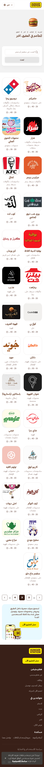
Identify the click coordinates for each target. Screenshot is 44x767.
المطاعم (32, 32)
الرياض (39, 714)
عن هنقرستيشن (36, 675)
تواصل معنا (6, 738)
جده (40, 709)
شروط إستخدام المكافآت (21, 738)
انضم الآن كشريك (35, 691)
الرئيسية (40, 32)
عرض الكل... (37, 725)
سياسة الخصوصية (19, 761)
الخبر (25, 32)
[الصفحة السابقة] (39, 597)
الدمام (39, 704)
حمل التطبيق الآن (29, 625)
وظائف (39, 680)
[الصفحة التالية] (4, 597)
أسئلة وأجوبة (37, 738)
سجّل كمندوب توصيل (33, 686)
